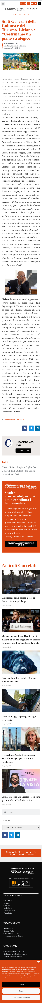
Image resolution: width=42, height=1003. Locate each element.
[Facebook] (21, 3)
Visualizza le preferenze (21, 997)
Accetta (21, 985)
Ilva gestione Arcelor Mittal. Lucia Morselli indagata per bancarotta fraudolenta (18, 758)
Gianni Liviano (9, 467)
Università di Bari (10, 474)
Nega (21, 991)
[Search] (39, 3)
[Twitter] (35, 3)
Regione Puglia (24, 467)
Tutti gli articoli (23, 450)
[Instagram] (24, 3)
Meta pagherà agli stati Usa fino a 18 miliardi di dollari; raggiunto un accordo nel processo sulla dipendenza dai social (21, 639)
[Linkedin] (28, 3)
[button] (38, 963)
